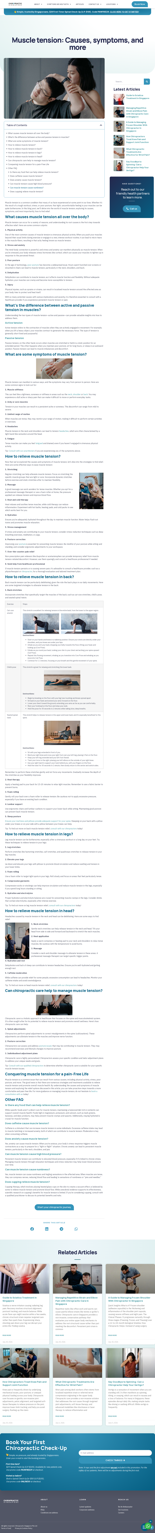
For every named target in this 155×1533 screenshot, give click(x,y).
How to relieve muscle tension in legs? (25, 152)
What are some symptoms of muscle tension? (28, 141)
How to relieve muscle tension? (21, 145)
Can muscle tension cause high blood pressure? (31, 184)
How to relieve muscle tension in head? (25, 156)
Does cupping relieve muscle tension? (26, 191)
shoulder (77, 394)
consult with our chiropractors (63, 828)
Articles (80, 4)
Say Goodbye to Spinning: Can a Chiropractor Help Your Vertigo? (126, 1383)
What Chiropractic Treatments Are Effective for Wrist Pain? (138, 152)
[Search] (147, 82)
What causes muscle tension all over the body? (28, 133)
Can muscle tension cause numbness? (26, 187)
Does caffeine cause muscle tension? (26, 176)
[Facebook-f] (152, 1527)
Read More (7, 1335)
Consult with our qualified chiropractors (26, 1065)
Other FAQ (12, 168)
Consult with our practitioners (22, 451)
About (37, 4)
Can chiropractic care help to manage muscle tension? (32, 160)
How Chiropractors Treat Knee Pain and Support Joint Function (137, 139)
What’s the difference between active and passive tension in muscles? (38, 137)
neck (70, 394)
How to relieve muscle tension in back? (25, 149)
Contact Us (94, 4)
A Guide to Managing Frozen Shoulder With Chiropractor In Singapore (129, 1299)
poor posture (33, 265)
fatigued (39, 443)
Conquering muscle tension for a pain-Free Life (28, 164)
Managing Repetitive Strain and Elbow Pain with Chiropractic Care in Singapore (76, 1301)
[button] (101, 125)
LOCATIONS (111, 4)
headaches (64, 431)
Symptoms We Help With (58, 4)
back (85, 394)
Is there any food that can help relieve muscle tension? (34, 172)
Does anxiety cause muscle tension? (26, 180)
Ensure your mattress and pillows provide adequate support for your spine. (38, 821)
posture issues (45, 1046)
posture (22, 544)
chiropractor (27, 571)
